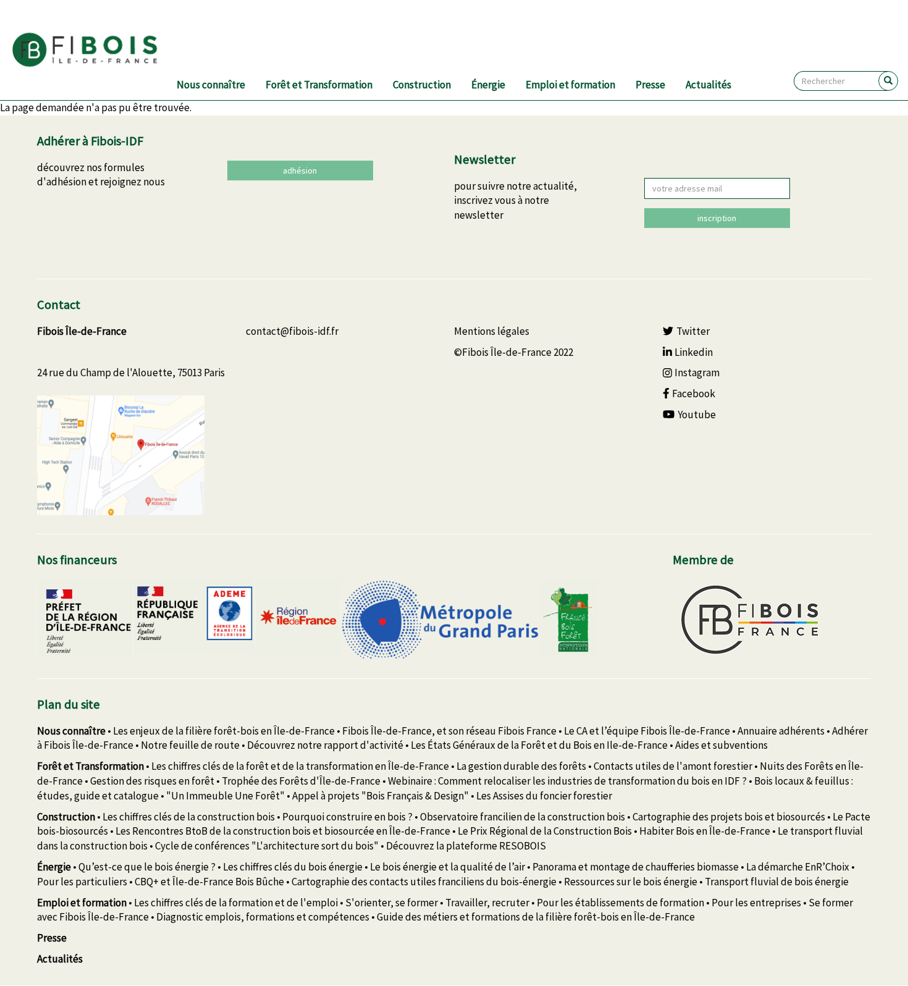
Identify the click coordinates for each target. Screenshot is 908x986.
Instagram (697, 372)
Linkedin (694, 352)
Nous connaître (211, 84)
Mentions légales (491, 331)
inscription (716, 218)
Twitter (693, 331)
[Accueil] (100, 50)
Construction (422, 84)
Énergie (488, 84)
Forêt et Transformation (319, 84)
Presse (650, 84)
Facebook (693, 393)
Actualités (708, 84)
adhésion (300, 170)
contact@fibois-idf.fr (292, 331)
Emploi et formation (570, 84)
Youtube (697, 414)
